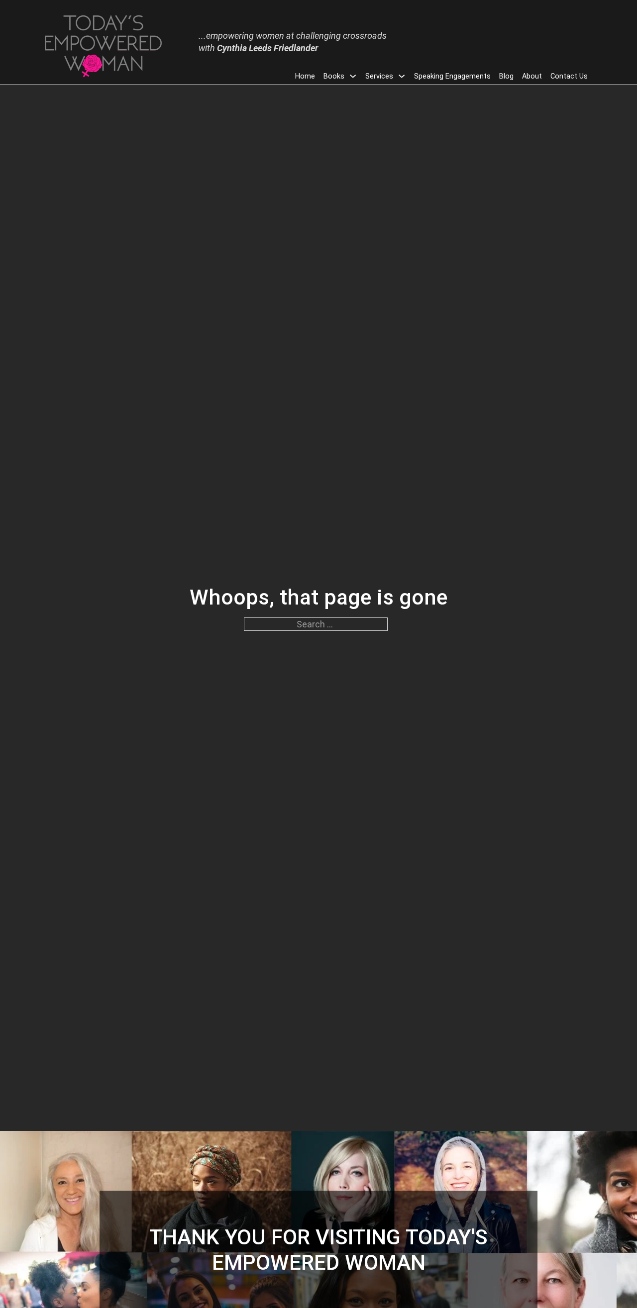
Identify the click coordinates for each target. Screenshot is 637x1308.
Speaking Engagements (452, 76)
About (532, 76)
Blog (506, 76)
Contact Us (569, 76)
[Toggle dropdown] (352, 76)
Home (305, 76)
